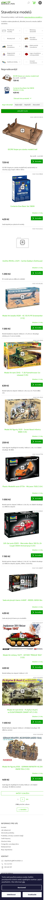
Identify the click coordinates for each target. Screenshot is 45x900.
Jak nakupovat (6, 830)
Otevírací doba (6, 841)
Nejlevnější (18, 105)
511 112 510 (8, 864)
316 (27, 799)
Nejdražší (27, 105)
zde (23, 882)
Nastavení (22, 887)
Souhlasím (32, 894)
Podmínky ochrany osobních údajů (12, 836)
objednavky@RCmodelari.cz (13, 861)
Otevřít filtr (22, 111)
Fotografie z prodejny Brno (10, 844)
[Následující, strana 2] (22, 799)
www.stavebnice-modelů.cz (33, 17)
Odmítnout (11, 894)
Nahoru (23, 809)
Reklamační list (6, 847)
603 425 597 (8, 867)
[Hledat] (28, 3)
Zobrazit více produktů (21, 98)
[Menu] (40, 3)
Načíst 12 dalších (22, 793)
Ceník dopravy (5, 838)
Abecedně (36, 105)
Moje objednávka (6, 850)
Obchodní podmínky (7, 833)
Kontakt (3, 827)
